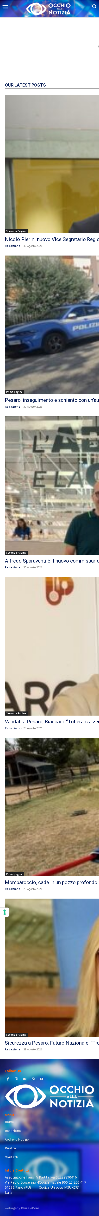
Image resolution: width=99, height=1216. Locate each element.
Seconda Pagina (16, 231)
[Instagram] (16, 1080)
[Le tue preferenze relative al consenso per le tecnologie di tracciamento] (4, 912)
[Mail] (25, 1080)
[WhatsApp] (33, 1080)
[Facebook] (8, 1080)
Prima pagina (14, 392)
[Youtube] (42, 1080)
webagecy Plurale (22, 1208)
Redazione (12, 246)
